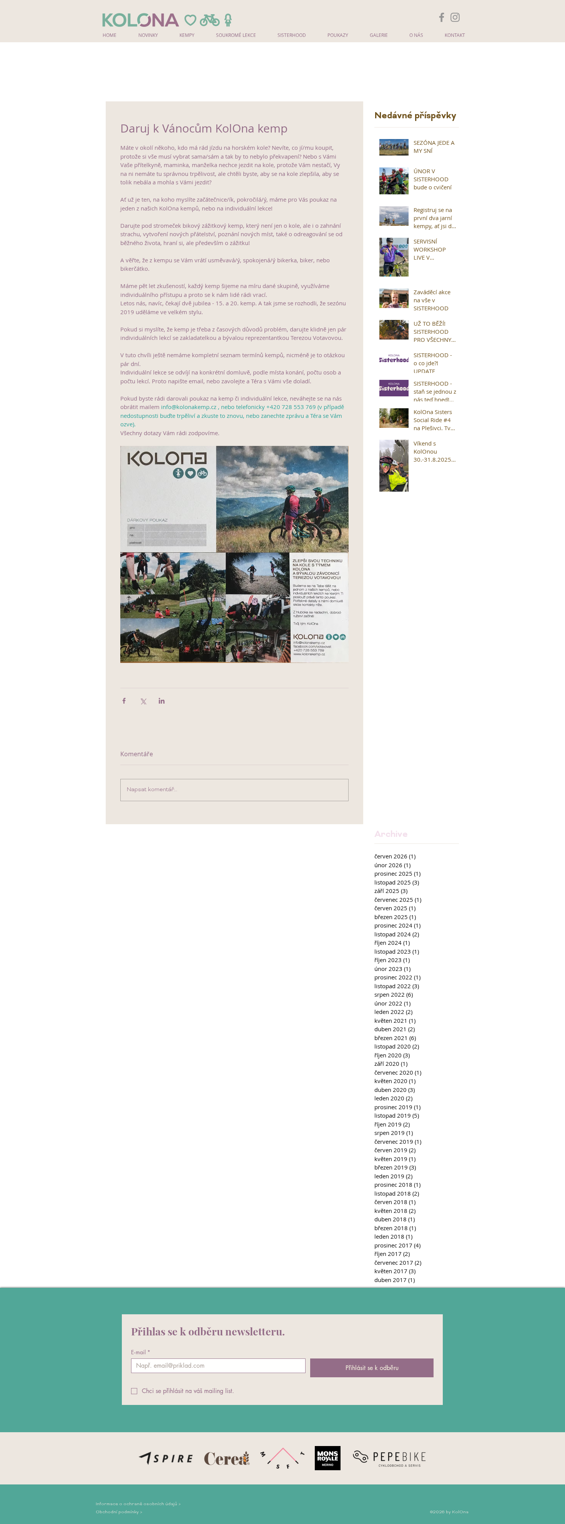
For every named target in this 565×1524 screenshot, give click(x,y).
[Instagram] (455, 17)
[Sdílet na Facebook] (124, 700)
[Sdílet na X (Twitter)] (142, 700)
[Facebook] (441, 17)
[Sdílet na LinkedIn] (161, 700)
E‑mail (140, 1352)
